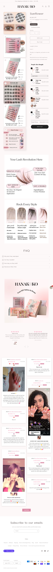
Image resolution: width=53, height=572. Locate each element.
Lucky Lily (40, 380)
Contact (10, 545)
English (16, 563)
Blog (33, 542)
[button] (4, 6)
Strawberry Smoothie (15, 359)
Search (36, 542)
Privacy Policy (16, 545)
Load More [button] (26, 510)
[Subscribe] (37, 531)
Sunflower (33, 24)
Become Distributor (43, 542)
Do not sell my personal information (37, 545)
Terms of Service (23, 545)
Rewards (6, 542)
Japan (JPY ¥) (7, 563)
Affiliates (11, 542)
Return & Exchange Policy (25, 542)
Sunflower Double (35, 27)
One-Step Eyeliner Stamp (41, 359)
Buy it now (39, 42)
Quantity (31, 30)
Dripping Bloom (15, 451)
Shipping (37, 19)
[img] (11, 361)
